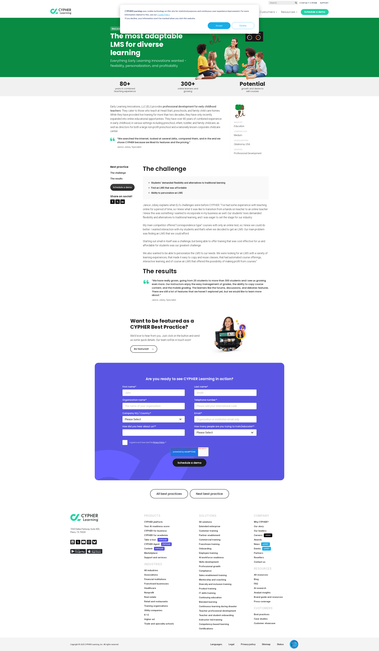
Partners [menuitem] (258, 553)
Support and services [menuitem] (155, 557)
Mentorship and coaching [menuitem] (212, 579)
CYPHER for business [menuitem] (155, 530)
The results (116, 178)
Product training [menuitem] (207, 588)
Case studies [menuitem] (261, 619)
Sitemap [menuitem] (266, 644)
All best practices (169, 494)
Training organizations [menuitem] (156, 606)
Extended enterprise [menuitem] (209, 526)
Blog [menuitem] (256, 579)
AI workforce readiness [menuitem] (211, 557)
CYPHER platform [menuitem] (153, 522)
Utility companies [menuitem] (153, 610)
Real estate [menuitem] (150, 597)
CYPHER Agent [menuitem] (157, 544)
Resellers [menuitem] (259, 557)
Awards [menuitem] (258, 539)
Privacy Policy (158, 442)
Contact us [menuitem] (259, 562)
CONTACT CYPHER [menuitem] (308, 3)
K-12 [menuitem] (146, 615)
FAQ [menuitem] (256, 583)
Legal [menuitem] (231, 644)
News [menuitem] (261, 544)
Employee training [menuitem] (208, 553)
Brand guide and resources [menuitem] (268, 597)
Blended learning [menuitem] (208, 602)
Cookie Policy (163, 14)
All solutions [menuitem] (205, 522)
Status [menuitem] (280, 644)
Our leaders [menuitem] (260, 530)
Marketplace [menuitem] (151, 553)
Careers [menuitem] (262, 535)
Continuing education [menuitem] (210, 597)
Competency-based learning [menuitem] (214, 624)
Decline (243, 25)
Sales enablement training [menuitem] (213, 575)
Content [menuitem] (153, 548)
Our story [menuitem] (259, 526)
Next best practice (209, 494)
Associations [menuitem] (151, 574)
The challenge (118, 172)
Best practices (119, 28)
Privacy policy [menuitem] (248, 644)
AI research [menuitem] (260, 588)
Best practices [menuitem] (261, 614)
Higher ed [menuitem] (149, 619)
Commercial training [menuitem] (209, 539)
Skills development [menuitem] (209, 562)
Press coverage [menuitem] (262, 601)
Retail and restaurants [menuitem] (156, 601)
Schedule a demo (314, 12)
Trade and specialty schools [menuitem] (159, 623)
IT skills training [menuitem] (207, 593)
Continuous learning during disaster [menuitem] (218, 606)
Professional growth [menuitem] (209, 566)
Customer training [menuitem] (208, 530)
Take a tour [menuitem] (155, 539)
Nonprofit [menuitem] (149, 592)
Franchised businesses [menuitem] (156, 583)
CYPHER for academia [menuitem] (156, 535)
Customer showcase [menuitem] (264, 623)
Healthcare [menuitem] (150, 588)
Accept (219, 25)
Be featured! (141, 349)
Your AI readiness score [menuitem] (157, 526)
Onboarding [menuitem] (205, 548)
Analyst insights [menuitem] (262, 592)
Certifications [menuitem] (206, 628)
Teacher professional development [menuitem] (217, 611)
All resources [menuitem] (261, 574)
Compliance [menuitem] (205, 570)
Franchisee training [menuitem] (209, 544)
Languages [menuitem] (216, 644)
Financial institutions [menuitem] (155, 579)
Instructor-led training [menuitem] (210, 619)
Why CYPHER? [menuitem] (261, 522)
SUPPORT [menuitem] (324, 3)
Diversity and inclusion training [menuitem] (215, 584)
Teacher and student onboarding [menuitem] (216, 615)
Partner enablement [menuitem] (209, 535)
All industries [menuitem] (151, 570)
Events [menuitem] (261, 548)
